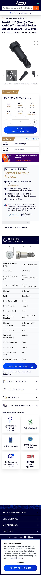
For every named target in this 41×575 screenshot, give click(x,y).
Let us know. (7, 374)
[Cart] (37, 2)
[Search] (36, 8)
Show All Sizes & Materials (16, 18)
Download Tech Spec (18, 366)
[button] (36, 43)
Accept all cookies (20, 568)
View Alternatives (13, 185)
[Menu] (3, 3)
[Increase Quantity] (6, 122)
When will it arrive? (32, 139)
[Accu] (21, 3)
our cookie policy (17, 558)
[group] (20, 55)
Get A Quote (19, 150)
